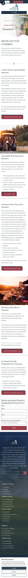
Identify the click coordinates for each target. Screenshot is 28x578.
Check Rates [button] (7, 194)
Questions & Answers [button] (10, 268)
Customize (14, 571)
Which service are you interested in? (11, 420)
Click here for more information (10, 343)
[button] (14, 12)
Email (2, 414)
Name (2, 408)
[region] (14, 567)
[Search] (25, 473)
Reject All (14, 575)
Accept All (14, 568)
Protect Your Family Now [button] (12, 393)
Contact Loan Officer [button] (11, 117)
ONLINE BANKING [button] (18, 2)
